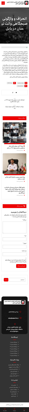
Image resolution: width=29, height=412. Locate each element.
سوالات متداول (13, 389)
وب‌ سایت (24, 251)
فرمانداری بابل (13, 371)
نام (25, 236)
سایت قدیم (13, 396)
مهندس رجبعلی (20, 83)
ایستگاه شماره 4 (13, 349)
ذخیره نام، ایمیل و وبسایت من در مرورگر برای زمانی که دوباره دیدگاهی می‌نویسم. (15, 261)
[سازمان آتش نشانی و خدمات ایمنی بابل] (17, 3)
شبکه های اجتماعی (13, 387)
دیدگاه (24, 220)
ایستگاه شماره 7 (13, 355)
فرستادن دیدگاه (21, 266)
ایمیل (24, 243)
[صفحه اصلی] (26, 32)
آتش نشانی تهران (14, 376)
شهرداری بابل (14, 374)
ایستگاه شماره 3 (13, 347)
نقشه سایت (13, 394)
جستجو (6, 279)
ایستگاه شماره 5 (13, 351)
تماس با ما (13, 385)
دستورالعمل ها (13, 392)
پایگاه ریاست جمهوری (14, 367)
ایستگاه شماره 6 (13, 353)
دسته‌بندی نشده (20, 86)
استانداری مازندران (13, 369)
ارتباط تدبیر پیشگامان (10, 405)
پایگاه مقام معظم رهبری (13, 365)
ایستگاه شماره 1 (13, 342)
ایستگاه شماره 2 (13, 344)
